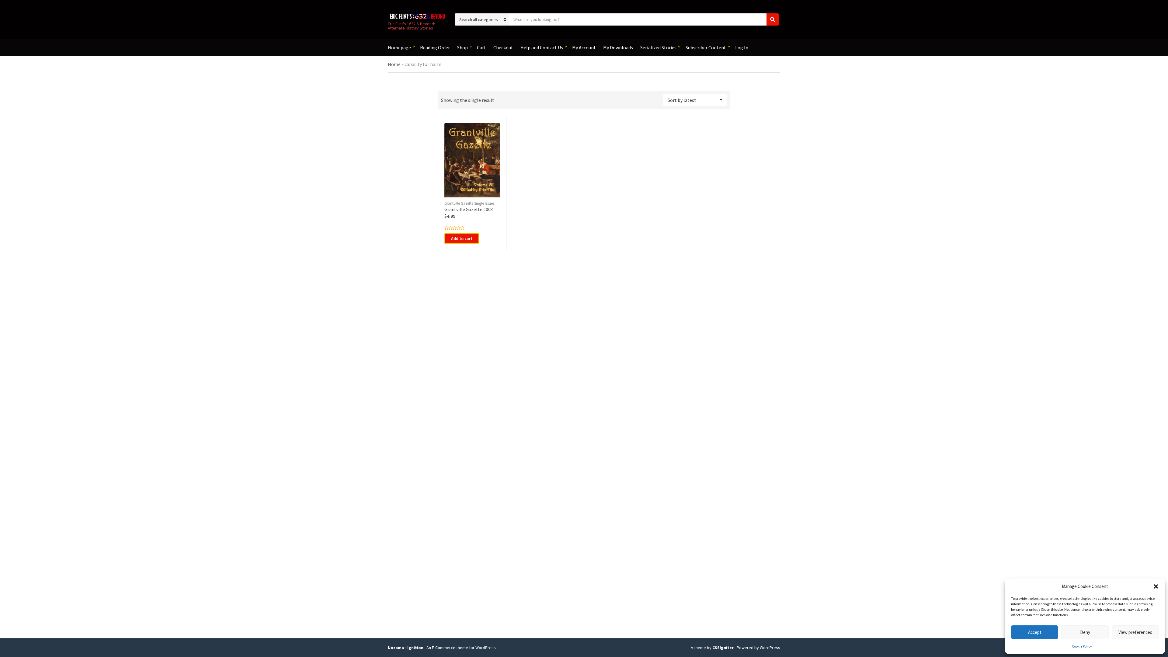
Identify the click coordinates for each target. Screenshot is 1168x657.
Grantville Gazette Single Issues (469, 203)
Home (394, 64)
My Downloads (618, 47)
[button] (1156, 586)
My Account (584, 47)
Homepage (399, 47)
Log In (741, 47)
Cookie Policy (1082, 646)
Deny (1085, 632)
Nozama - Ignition (405, 647)
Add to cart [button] (461, 238)
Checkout (503, 47)
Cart (481, 47)
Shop (462, 47)
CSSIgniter (723, 647)
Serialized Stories (658, 47)
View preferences (1135, 632)
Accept (1034, 632)
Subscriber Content (706, 47)
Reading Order (435, 47)
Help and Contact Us (541, 47)
